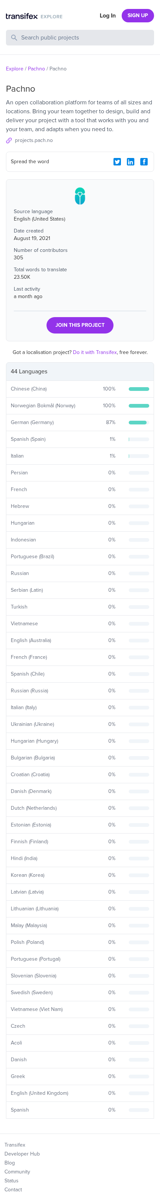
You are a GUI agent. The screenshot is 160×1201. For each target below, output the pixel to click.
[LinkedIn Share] (130, 161)
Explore (14, 69)
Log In (108, 15)
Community (17, 1172)
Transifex (14, 1145)
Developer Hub (22, 1154)
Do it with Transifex (95, 352)
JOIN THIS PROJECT (80, 325)
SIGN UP (138, 15)
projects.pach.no (34, 140)
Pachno (36, 69)
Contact (13, 1189)
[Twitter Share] (117, 161)
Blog (9, 1163)
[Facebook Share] (144, 161)
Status (11, 1181)
